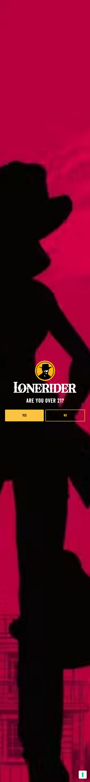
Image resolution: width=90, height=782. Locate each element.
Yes (24, 415)
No (65, 415)
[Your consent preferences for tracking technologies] (83, 775)
